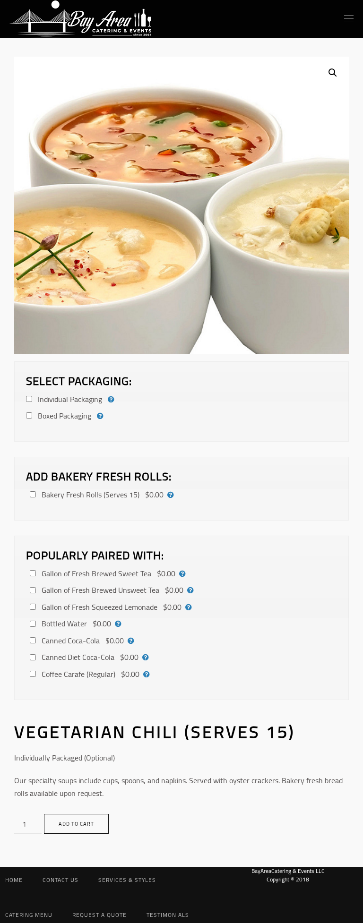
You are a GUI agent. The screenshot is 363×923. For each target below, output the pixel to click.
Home (14, 879)
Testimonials (168, 914)
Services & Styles (127, 879)
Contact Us (60, 879)
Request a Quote (99, 914)
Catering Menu (28, 914)
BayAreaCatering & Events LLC (288, 870)
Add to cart (76, 824)
